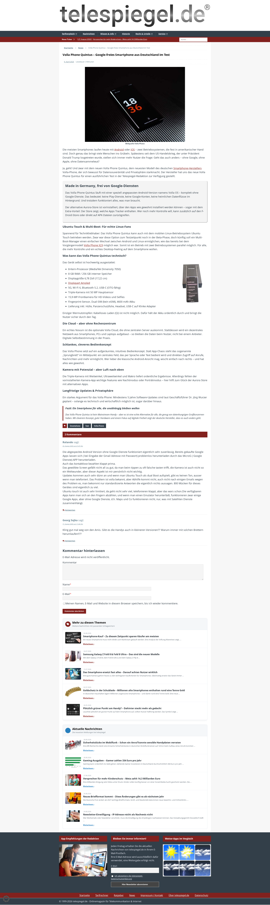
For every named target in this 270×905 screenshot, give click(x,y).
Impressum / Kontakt (152, 895)
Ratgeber (119, 895)
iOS (133, 149)
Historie (126, 33)
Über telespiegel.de (179, 895)
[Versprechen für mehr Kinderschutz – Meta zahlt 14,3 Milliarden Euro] (73, 780)
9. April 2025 (69, 61)
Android (119, 149)
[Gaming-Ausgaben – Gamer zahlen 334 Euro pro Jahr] (73, 762)
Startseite (84, 895)
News (132, 895)
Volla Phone (99, 426)
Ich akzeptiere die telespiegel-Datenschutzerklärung (127, 877)
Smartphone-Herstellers (187, 168)
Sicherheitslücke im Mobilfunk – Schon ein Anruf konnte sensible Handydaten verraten (132, 742)
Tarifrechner (101, 895)
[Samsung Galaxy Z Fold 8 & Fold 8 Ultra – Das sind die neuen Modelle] (73, 655)
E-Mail (66, 594)
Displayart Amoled (79, 283)
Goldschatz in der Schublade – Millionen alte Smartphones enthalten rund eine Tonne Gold (134, 690)
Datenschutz (201, 895)
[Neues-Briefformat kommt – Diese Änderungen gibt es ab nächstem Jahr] (73, 798)
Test (87, 426)
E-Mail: (114, 866)
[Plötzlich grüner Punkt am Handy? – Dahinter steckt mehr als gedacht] (73, 709)
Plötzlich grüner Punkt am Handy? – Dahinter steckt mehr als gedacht (122, 708)
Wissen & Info (107, 33)
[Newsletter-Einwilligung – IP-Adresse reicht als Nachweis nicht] (73, 816)
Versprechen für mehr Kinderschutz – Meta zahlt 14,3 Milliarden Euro (121, 778)
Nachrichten (89, 33)
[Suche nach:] (193, 39)
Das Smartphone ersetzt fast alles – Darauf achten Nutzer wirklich (120, 672)
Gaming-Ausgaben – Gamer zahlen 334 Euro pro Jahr (112, 760)
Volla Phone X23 (93, 245)
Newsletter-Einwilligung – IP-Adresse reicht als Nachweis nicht (118, 814)
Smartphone (75, 426)
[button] (6, 899)
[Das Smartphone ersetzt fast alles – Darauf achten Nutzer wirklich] (73, 674)
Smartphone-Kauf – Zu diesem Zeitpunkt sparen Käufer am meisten (121, 636)
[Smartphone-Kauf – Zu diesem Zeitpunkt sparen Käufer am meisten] (73, 638)
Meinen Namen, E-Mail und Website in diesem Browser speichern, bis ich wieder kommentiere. (121, 603)
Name (66, 584)
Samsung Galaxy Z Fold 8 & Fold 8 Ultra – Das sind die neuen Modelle (121, 654)
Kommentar (70, 562)
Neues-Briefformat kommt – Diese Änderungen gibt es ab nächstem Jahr (123, 796)
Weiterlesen (88, 644)
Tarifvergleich (68, 33)
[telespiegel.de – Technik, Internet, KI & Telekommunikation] (135, 15)
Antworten (70, 510)
